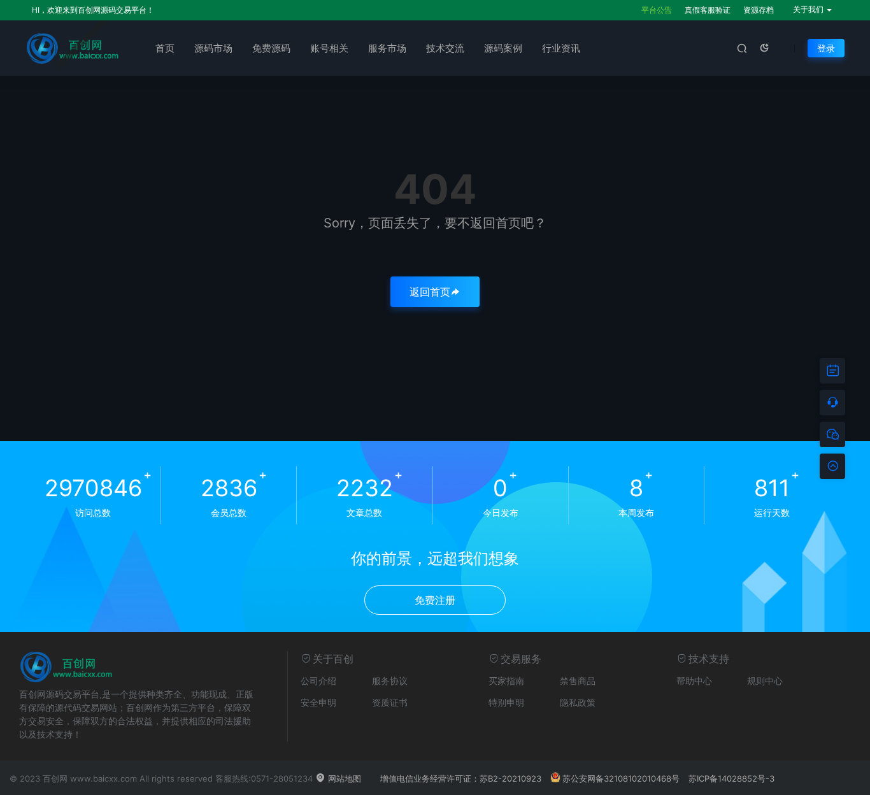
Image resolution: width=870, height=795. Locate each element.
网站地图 (343, 778)
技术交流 (445, 48)
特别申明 (506, 702)
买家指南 (506, 680)
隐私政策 (577, 702)
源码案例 (503, 48)
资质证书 (390, 702)
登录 (826, 48)
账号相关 (329, 48)
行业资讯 (561, 48)
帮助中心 (694, 680)
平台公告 (656, 10)
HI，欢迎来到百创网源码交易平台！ (93, 10)
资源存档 (758, 10)
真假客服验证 (708, 10)
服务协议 (390, 680)
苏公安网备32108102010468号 (621, 778)
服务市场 (387, 48)
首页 (165, 48)
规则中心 (765, 680)
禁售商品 (577, 680)
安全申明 (318, 702)
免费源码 (271, 48)
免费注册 (435, 600)
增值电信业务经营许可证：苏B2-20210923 (460, 778)
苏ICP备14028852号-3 (731, 778)
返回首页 (430, 291)
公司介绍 (318, 680)
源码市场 (213, 48)
